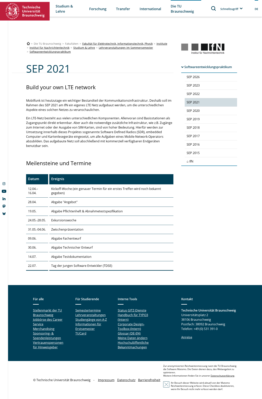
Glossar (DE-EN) (129, 333)
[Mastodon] (4, 206)
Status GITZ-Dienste (132, 310)
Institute (162, 43)
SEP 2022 (193, 94)
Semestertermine (88, 310)
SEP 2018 (193, 127)
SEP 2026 (193, 77)
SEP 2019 (193, 119)
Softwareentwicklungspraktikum (50, 52)
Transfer (123, 9)
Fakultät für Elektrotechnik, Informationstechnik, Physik (117, 43)
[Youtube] (4, 191)
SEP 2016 (193, 144)
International (150, 9)
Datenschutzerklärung (222, 375)
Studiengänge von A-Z (91, 319)
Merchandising (43, 329)
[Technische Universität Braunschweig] (25, 11)
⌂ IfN (190, 161)
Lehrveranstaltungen (90, 315)
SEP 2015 (193, 153)
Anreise (186, 337)
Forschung (97, 9)
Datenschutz (126, 380)
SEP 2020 (193, 111)
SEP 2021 (193, 102)
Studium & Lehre (64, 9)
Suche (214, 8)
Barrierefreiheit (149, 380)
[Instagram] (4, 184)
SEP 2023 (193, 85)
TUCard (80, 333)
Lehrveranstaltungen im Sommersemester (126, 47)
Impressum (106, 380)
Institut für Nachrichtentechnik (49, 47)
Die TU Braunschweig (182, 9)
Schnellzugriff (229, 9)
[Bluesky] (4, 214)
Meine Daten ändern (132, 338)
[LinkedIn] (4, 199)
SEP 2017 (193, 136)
